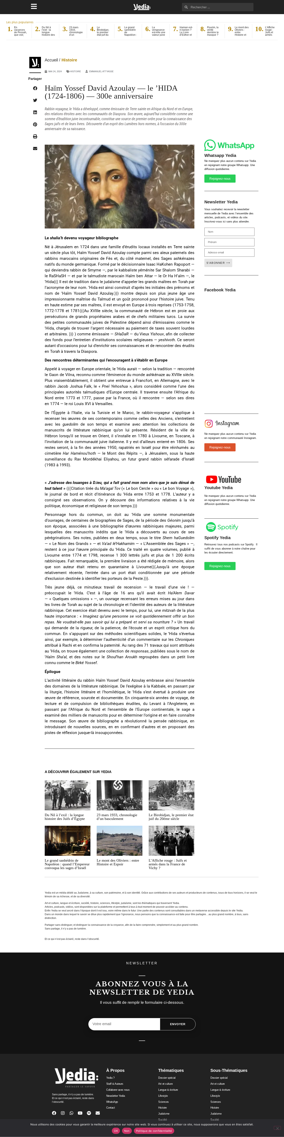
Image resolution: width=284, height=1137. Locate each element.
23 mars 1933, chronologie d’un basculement (117, 817)
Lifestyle (163, 1095)
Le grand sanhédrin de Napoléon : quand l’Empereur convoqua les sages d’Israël (67, 864)
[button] (35, 88)
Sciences (163, 1101)
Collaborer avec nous (118, 1089)
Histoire (69, 60)
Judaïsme (163, 1113)
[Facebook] (54, 1113)
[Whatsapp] (71, 1113)
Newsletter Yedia (115, 1095)
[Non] (277, 1128)
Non (127, 1130)
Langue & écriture (168, 1089)
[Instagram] (63, 1113)
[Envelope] (98, 1113)
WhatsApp (112, 1101)
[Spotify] (89, 1113)
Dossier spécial (166, 1077)
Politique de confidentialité (154, 1130)
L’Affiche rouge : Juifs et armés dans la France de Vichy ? (168, 864)
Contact (110, 1107)
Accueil (51, 60)
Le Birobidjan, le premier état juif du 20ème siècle (171, 817)
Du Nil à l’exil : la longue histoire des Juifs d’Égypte (65, 817)
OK (116, 1130)
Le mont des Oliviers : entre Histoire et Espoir (118, 862)
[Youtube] (80, 1113)
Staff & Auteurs (114, 1083)
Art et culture (165, 1083)
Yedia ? (110, 1077)
